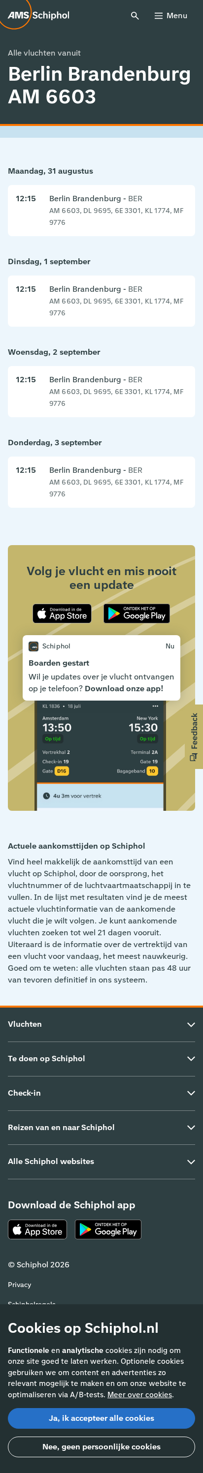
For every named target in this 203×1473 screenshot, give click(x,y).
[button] (194, 737)
